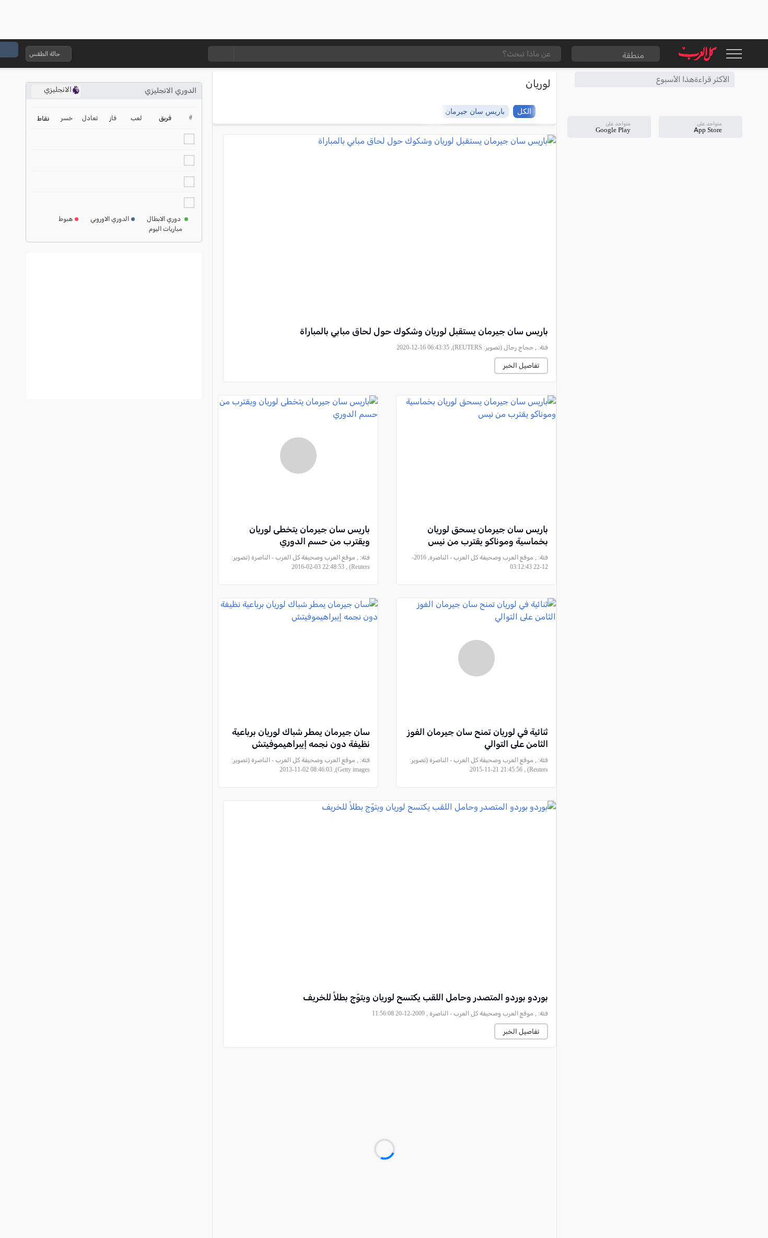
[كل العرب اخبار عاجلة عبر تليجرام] (145, 54)
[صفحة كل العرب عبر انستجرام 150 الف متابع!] (187, 54)
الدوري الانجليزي (170, 90)
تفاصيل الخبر (521, 365)
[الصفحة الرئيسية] (697, 53)
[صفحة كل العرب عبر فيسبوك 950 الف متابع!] (166, 54)
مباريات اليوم (165, 228)
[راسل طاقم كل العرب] (124, 54)
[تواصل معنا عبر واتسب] (103, 54)
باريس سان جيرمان (475, 111)
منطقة (633, 55)
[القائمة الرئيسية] (733, 54)
